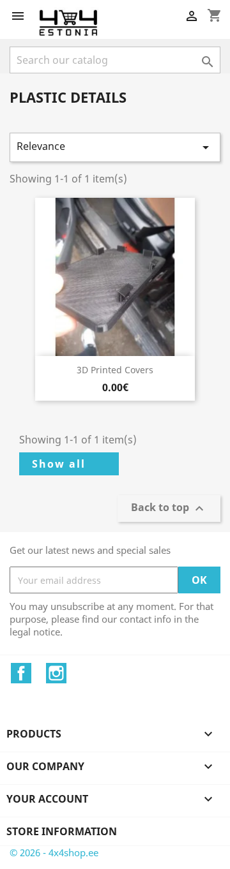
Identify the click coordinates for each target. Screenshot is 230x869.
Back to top (169, 509)
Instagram (56, 673)
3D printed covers (115, 370)
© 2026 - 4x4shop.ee (54, 852)
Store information (61, 831)
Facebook (21, 673)
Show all (59, 464)
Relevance (115, 147)
